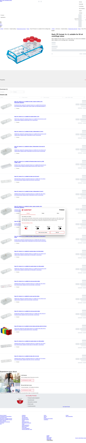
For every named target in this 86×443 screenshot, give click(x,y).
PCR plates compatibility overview (6, 418)
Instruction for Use (25, 418)
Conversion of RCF (3, 417)
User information (25, 417)
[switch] (37, 228)
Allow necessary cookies (43, 232)
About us (45, 416)
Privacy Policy (49, 437)
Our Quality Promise (66, 406)
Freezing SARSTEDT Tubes (27, 429)
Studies (23, 420)
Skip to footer (9, 0)
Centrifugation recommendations (5, 416)
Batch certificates (3, 420)
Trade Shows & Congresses (5, 421)
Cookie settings (50, 440)
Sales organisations (69, 416)
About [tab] (58, 213)
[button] (1, 22)
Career (45, 415)
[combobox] (6, 92)
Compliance (46, 419)
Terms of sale (49, 439)
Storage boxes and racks (21, 28)
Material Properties (25, 426)
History (45, 417)
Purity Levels (24, 427)
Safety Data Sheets (25, 421)
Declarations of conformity (26, 422)
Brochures (24, 416)
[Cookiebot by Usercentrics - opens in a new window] (60, 210)
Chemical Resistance (25, 428)
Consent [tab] (28, 213)
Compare (17, 108)
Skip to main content (3, 0)
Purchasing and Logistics (48, 418)
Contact (67, 415)
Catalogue (24, 415)
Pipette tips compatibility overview (6, 419)
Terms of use (49, 438)
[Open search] (85, 20)
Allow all (57, 232)
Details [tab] (43, 213)
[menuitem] (82, 2)
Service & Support (3, 415)
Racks (28, 28)
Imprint (48, 436)
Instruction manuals (25, 419)
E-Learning (2, 422)
